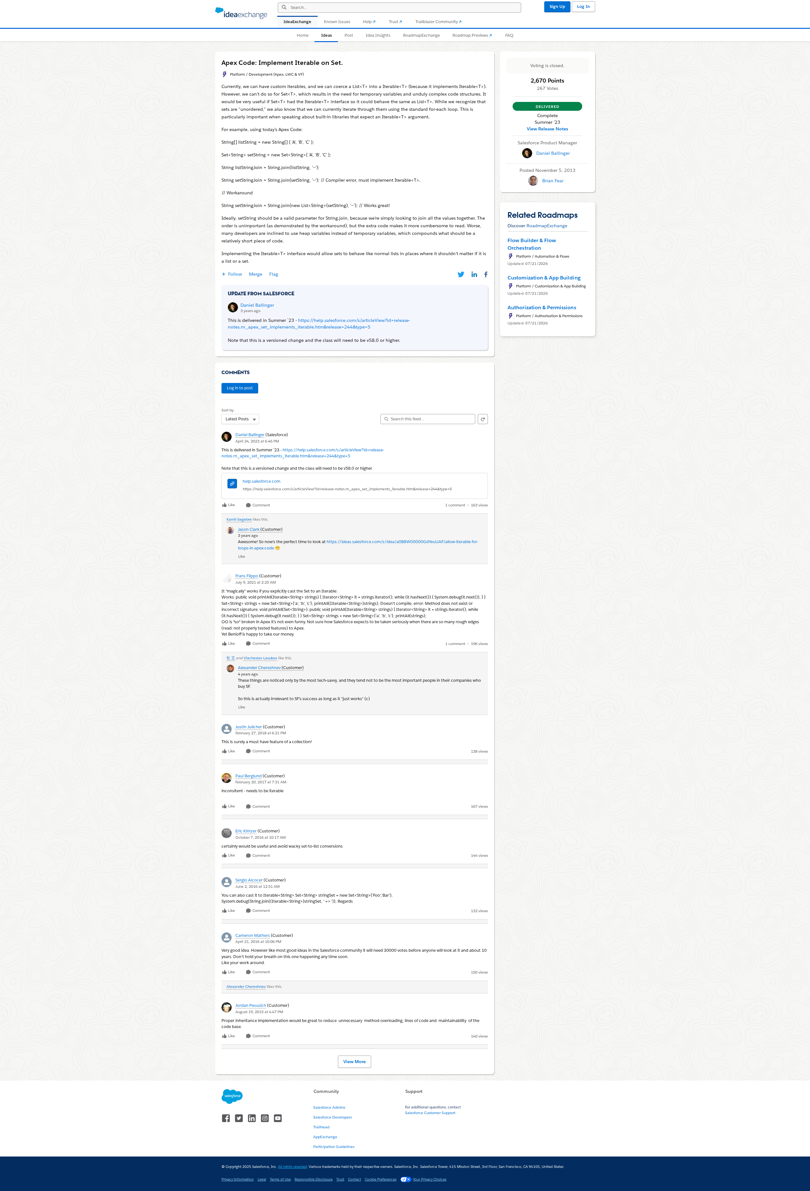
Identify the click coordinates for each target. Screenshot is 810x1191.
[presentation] (232, 484)
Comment (261, 505)
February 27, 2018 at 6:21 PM (260, 733)
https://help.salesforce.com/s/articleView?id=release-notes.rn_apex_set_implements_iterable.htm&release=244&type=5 (347, 489)
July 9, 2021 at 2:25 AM (255, 582)
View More (354, 1061)
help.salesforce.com (261, 481)
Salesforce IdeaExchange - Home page (241, 13)
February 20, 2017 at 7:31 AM (260, 782)
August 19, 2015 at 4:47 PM (259, 1011)
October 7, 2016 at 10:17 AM (260, 837)
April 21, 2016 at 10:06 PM (258, 941)
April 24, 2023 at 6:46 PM (257, 441)
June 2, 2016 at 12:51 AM (257, 886)
